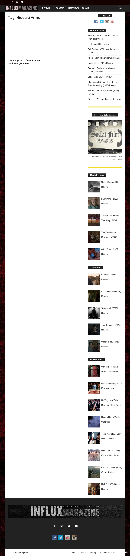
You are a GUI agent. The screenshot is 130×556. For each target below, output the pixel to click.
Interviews (73, 8)
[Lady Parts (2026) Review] (94, 203)
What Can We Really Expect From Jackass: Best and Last (111, 453)
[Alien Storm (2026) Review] (94, 254)
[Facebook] (7, 2)
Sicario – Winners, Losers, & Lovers (104, 99)
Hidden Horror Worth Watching (110, 419)
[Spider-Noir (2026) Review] (94, 313)
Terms (83, 552)
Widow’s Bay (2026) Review (110, 344)
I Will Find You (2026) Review (111, 293)
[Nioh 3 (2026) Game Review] (94, 489)
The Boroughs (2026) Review (110, 327)
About (74, 552)
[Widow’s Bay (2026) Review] (94, 346)
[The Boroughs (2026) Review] (94, 329)
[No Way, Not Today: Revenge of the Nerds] (94, 405)
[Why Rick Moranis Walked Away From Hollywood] (94, 371)
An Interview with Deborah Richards (104, 58)
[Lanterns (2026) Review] (94, 279)
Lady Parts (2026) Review (99, 77)
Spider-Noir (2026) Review (109, 310)
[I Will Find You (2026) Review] (94, 296)
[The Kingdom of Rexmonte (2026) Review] (94, 237)
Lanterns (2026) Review (98, 44)
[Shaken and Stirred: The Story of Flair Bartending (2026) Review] (94, 220)
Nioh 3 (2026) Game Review (110, 486)
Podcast (60, 8)
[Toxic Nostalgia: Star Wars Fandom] (94, 438)
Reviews (46, 8)
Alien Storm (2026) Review (109, 251)
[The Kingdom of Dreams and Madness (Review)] (25, 40)
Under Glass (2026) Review (100, 63)
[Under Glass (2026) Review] (94, 186)
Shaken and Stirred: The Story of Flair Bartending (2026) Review (103, 84)
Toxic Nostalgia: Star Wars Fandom (110, 436)
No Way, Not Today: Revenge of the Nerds (111, 402)
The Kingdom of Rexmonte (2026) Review (103, 92)
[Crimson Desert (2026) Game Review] (94, 472)
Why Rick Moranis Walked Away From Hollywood (103, 37)
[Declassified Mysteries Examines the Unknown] (94, 388)
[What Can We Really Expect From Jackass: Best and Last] (94, 455)
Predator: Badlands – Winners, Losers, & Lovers (102, 70)
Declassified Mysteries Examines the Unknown (111, 386)
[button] (120, 8)
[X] (17, 2)
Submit (85, 8)
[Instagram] (12, 2)
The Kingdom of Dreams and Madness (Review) (24, 62)
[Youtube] (22, 2)
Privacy (93, 552)
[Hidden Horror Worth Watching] (94, 421)
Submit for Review (108, 552)
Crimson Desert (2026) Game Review (111, 469)
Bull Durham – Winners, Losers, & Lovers (103, 51)
